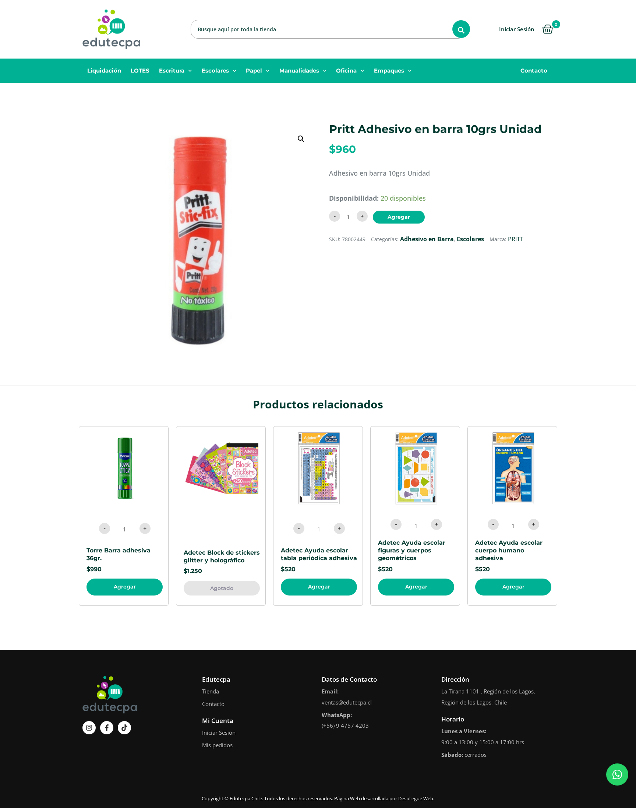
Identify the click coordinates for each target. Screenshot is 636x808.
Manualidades (299, 70)
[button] (301, 138)
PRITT (515, 239)
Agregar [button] (125, 586)
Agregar (399, 217)
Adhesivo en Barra (427, 239)
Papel (254, 70)
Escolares (215, 70)
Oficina (346, 70)
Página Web (347, 798)
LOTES (140, 70)
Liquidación (104, 70)
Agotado (221, 588)
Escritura (171, 70)
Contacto (533, 70)
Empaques (389, 70)
